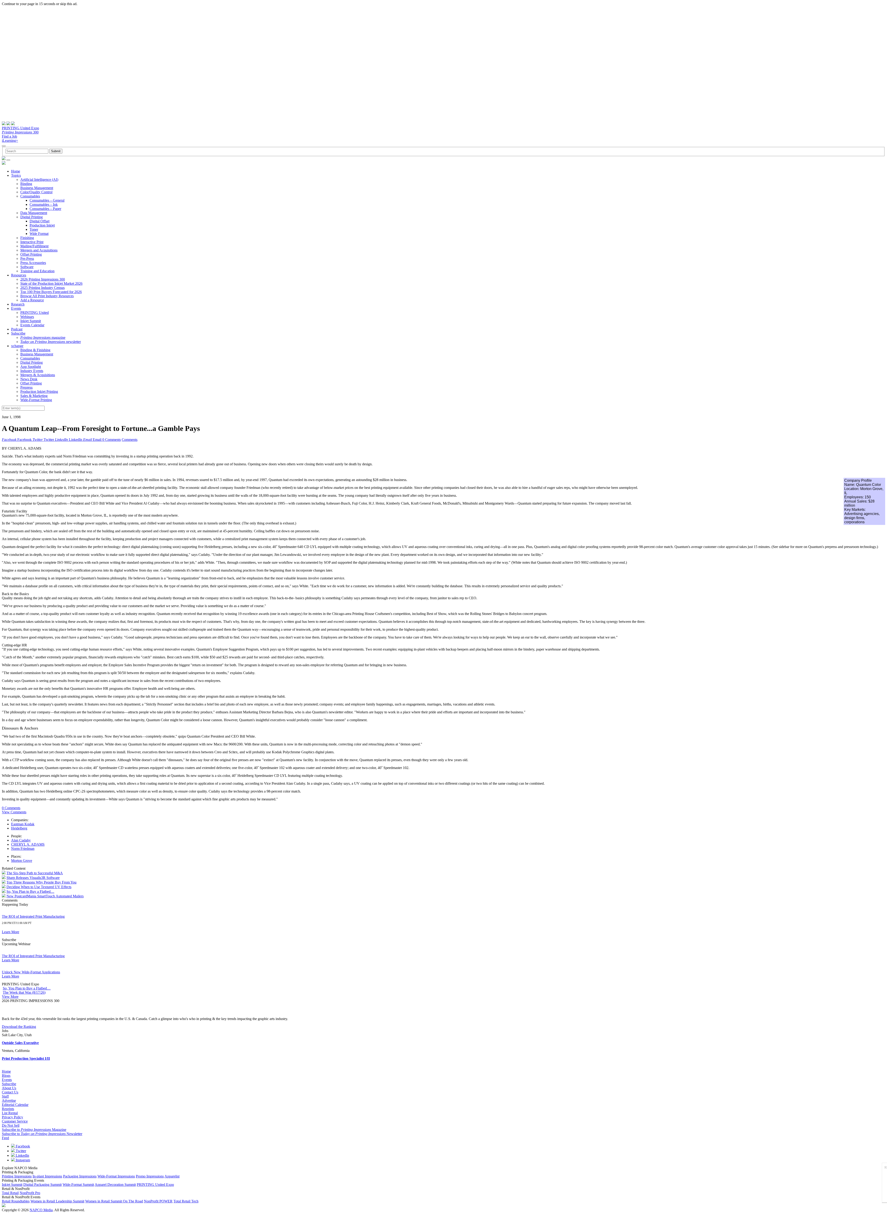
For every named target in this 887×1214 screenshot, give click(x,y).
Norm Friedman (22, 849)
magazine (42, 337)
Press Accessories (33, 263)
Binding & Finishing (35, 350)
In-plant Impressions (47, 1176)
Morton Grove (21, 861)
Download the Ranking (19, 1027)
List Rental (10, 1113)
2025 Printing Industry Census (42, 288)
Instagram (22, 1160)
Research (17, 304)
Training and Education (37, 271)
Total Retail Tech (185, 1201)
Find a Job (9, 136)
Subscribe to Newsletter (42, 1134)
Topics (16, 175)
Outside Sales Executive (20, 1043)
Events (16, 308)
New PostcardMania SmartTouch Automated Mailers (45, 896)
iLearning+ (10, 140)
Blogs (6, 1076)
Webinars (27, 317)
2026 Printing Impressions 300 (42, 279)
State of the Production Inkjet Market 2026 (51, 283)
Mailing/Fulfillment (34, 246)
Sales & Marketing (34, 396)
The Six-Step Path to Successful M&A (34, 873)
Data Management (33, 213)
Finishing (27, 238)
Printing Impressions (17, 1176)
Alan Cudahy (21, 840)
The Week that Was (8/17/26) (24, 992)
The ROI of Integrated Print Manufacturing (33, 916)
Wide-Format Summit (78, 1185)
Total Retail (10, 1193)
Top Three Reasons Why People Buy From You (41, 882)
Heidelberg (19, 828)
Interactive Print (31, 242)
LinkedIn (22, 1155)
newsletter (50, 342)
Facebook (22, 1146)
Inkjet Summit (30, 321)
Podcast (16, 329)
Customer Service (15, 1121)
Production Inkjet (42, 225)
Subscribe (18, 333)
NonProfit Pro (30, 1193)
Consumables (30, 196)
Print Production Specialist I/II (26, 1058)
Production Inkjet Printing (39, 392)
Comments (129, 440)
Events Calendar (32, 325)
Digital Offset (39, 221)
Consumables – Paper (45, 209)
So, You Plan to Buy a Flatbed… (30, 891)
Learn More (10, 932)
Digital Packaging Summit (42, 1185)
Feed (5, 1138)
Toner (34, 229)
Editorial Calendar (15, 1105)
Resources (18, 275)
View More (10, 997)
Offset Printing (31, 254)
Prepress (26, 387)
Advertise (9, 1100)
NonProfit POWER (158, 1201)
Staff (5, 1096)
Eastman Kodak (22, 824)
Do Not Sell (10, 1125)
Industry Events (31, 371)
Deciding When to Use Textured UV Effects (38, 887)
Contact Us (10, 1092)
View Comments (14, 812)
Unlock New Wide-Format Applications (31, 972)
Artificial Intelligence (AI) (39, 180)
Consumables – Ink (44, 204)
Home (15, 171)
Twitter (20, 1151)
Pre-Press (27, 258)
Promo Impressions (150, 1176)
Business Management (36, 188)
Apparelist (171, 1176)
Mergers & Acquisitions (37, 375)
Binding (26, 184)
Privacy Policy (12, 1117)
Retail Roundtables (16, 1201)
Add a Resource (32, 300)
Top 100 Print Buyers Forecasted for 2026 (51, 292)
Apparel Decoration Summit (115, 1185)
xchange (17, 346)
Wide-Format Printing (36, 400)
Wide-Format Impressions (116, 1176)
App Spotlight (30, 367)
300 (20, 132)
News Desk (28, 379)
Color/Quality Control (36, 192)
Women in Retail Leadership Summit (57, 1201)
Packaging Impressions (80, 1176)
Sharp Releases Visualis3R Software (33, 878)
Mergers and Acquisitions (39, 250)
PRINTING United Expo (20, 128)
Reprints (8, 1109)
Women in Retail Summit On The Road (114, 1201)
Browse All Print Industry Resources (47, 296)
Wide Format (39, 234)
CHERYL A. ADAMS (28, 844)
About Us (9, 1088)
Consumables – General (47, 200)
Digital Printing (31, 217)
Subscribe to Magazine (34, 1130)
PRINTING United (34, 313)
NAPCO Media (41, 1210)
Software (26, 267)
